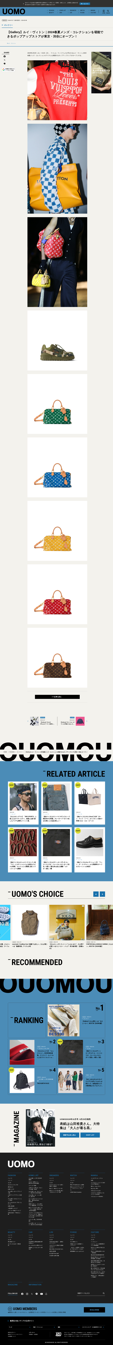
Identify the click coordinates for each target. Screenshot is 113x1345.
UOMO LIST (62, 10)
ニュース (46, 814)
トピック (13, 814)
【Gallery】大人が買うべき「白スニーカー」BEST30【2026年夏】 (92, 1022)
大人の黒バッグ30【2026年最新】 (45, 1080)
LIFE (71, 12)
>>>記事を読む (57, 697)
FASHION (51, 10)
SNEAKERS (73, 10)
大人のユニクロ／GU (43, 1048)
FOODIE (82, 12)
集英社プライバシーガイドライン (15, 1334)
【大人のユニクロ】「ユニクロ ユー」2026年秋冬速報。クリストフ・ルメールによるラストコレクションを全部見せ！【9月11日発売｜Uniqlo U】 (45, 1054)
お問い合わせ (32, 1332)
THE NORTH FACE (43, 1083)
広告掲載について (12, 1336)
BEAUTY (51, 12)
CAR (60, 12)
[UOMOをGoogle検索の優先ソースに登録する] (8, 69)
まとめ (46, 859)
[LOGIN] (103, 10)
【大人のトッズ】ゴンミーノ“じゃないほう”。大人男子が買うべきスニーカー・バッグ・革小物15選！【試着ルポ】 (25, 946)
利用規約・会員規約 (33, 1334)
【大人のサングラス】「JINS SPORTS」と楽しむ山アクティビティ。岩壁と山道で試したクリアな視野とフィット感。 (23, 819)
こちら (91, 1336)
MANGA (93, 10)
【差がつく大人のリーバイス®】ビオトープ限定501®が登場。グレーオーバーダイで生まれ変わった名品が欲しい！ (56, 819)
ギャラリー (8, 25)
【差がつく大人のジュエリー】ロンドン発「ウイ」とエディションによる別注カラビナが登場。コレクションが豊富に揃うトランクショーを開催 (23, 865)
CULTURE (93, 12)
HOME (5, 752)
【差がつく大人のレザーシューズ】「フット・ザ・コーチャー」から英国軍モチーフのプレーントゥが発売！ (89, 864)
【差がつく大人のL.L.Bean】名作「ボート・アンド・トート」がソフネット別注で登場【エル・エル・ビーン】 (89, 819)
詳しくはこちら (84, 3)
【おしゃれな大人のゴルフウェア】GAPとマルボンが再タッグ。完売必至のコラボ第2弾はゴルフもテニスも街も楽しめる (94, 1083)
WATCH (82, 10)
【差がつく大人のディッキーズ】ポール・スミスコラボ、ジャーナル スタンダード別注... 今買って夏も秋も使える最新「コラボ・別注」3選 (56, 865)
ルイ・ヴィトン (12, 43)
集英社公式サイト (12, 1332)
